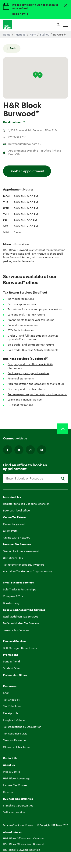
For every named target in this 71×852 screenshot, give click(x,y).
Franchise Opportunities (18, 805)
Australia (20, 34)
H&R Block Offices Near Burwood (23, 844)
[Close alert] (65, 5)
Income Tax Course (15, 785)
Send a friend (11, 661)
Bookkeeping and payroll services (28, 373)
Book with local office (16, 510)
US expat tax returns (20, 405)
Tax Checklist (11, 700)
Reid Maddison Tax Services (20, 616)
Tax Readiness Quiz (15, 733)
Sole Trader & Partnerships (19, 589)
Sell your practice (14, 812)
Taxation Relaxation (15, 740)
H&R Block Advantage (16, 778)
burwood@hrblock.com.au (24, 144)
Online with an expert (16, 537)
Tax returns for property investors (23, 565)
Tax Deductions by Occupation (22, 727)
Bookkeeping (11, 603)
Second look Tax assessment (21, 551)
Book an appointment (26, 171)
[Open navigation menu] (65, 25)
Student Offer (11, 668)
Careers (8, 792)
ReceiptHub (10, 713)
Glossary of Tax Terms (16, 747)
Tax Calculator (12, 706)
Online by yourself (14, 524)
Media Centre (11, 772)
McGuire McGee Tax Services (21, 623)
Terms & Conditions (13, 825)
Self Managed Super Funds (20, 648)
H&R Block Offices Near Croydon (23, 838)
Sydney (45, 34)
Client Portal (10, 531)
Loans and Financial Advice (25, 399)
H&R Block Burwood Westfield (21, 850)
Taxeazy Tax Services (16, 630)
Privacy (29, 825)
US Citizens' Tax (13, 558)
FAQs (6, 693)
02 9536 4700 (17, 137)
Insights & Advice (14, 720)
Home (7, 34)
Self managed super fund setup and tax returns (37, 394)
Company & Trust (13, 596)
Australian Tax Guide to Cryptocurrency (27, 571)
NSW (33, 34)
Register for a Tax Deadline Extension (26, 504)
